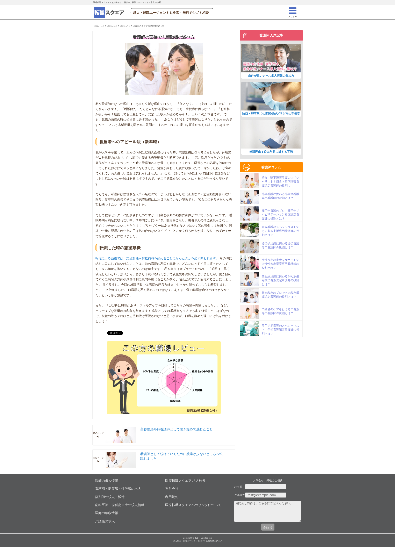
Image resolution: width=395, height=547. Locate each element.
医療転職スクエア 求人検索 (185, 480)
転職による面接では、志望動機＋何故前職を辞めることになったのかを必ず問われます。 (157, 258)
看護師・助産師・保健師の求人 (118, 488)
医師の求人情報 (106, 480)
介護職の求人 (105, 521)
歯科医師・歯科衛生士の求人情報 (119, 505)
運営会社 (171, 488)
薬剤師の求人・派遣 (110, 497)
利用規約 (171, 497)
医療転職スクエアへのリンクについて (193, 505)
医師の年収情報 (106, 513)
